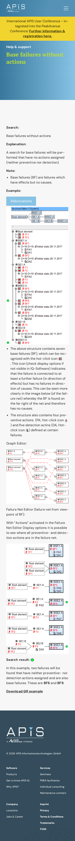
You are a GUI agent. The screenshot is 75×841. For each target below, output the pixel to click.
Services (45, 768)
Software (11, 768)
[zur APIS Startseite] (15, 8)
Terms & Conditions (51, 816)
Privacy (44, 810)
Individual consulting (52, 786)
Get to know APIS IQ (17, 780)
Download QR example (24, 691)
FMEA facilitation (50, 780)
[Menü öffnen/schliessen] (66, 8)
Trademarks (47, 823)
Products (11, 774)
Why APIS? (12, 786)
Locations (12, 810)
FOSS (43, 829)
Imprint (44, 804)
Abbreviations (21, 201)
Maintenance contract (53, 793)
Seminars (45, 774)
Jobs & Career (14, 816)
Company (12, 804)
